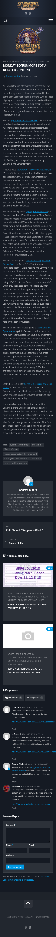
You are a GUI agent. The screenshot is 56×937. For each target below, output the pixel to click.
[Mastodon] (26, 13)
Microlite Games (11, 61)
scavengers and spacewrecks (17, 458)
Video (41, 600)
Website (10, 855)
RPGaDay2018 (30, 600)
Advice (10, 593)
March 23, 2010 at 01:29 (32, 734)
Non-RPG (33, 597)
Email (32, 845)
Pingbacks (36, 697)
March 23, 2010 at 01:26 (32, 707)
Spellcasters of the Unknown (24, 120)
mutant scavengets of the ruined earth (20, 454)
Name (9, 845)
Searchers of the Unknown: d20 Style (34, 169)
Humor (38, 593)
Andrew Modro (13, 76)
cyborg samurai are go (19, 445)
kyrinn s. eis (37, 445)
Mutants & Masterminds (20, 661)
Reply (14, 729)
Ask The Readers (24, 593)
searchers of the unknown (15, 463)
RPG (48, 61)
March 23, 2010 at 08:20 (38, 764)
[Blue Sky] (30, 13)
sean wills (36, 458)
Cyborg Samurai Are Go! (37, 211)
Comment (11, 825)
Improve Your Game (17, 597)
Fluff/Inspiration (16, 657)
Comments (14, 697)
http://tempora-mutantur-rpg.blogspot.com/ (31, 804)
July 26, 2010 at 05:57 (32, 786)
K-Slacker (16, 786)
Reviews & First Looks (33, 61)
